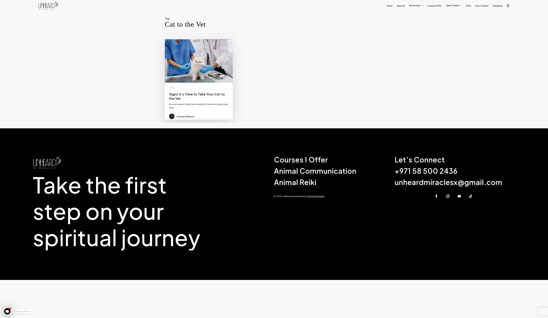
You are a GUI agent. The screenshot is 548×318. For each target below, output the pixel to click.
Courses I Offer (301, 160)
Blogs (172, 87)
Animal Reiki (295, 182)
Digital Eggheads (316, 196)
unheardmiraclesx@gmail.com (448, 182)
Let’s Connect (420, 160)
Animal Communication (315, 171)
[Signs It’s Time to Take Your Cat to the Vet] (199, 78)
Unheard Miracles (185, 116)
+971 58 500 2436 (426, 171)
